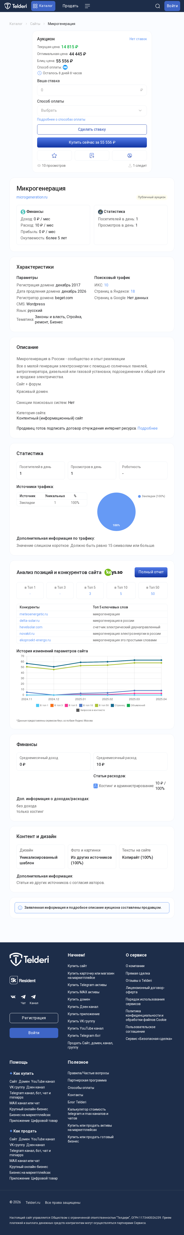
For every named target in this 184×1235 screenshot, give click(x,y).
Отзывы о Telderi (139, 980)
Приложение (20, 1121)
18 (133, 291)
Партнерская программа (87, 1080)
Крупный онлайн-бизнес (29, 1109)
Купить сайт (77, 966)
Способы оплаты (81, 1088)
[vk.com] (13, 996)
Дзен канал (35, 1087)
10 (106, 285)
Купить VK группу (81, 1021)
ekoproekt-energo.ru (35, 640)
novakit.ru (27, 634)
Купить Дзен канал (83, 1007)
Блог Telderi (77, 1102)
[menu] (87, 6)
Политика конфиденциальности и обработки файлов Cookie (146, 1015)
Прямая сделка (138, 973)
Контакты (75, 1095)
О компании (135, 966)
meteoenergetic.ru (34, 614)
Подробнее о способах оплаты (61, 119)
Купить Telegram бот (84, 1035)
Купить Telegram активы (87, 985)
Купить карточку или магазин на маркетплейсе (91, 975)
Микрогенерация (41, 188)
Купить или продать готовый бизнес (91, 1139)
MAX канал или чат (25, 1103)
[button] (43, 6)
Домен (24, 1081)
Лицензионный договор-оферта (145, 990)
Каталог (16, 24)
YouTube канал (43, 1081)
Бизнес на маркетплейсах (30, 1115)
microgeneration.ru (32, 197)
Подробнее (148, 428)
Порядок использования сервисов (145, 1001)
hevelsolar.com (31, 627)
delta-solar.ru (30, 621)
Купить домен (79, 999)
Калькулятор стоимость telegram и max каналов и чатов (88, 1113)
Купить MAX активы (83, 992)
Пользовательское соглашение (140, 1029)
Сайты (35, 24)
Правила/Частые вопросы (88, 1073)
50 (153, 594)
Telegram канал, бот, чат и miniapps (30, 1095)
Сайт (13, 1081)
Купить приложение (84, 1014)
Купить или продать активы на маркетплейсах (90, 1128)
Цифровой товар (44, 1121)
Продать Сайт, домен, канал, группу (90, 1045)
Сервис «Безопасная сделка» (149, 1039)
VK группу (17, 1087)
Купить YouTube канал (86, 1028)
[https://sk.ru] (22, 983)
